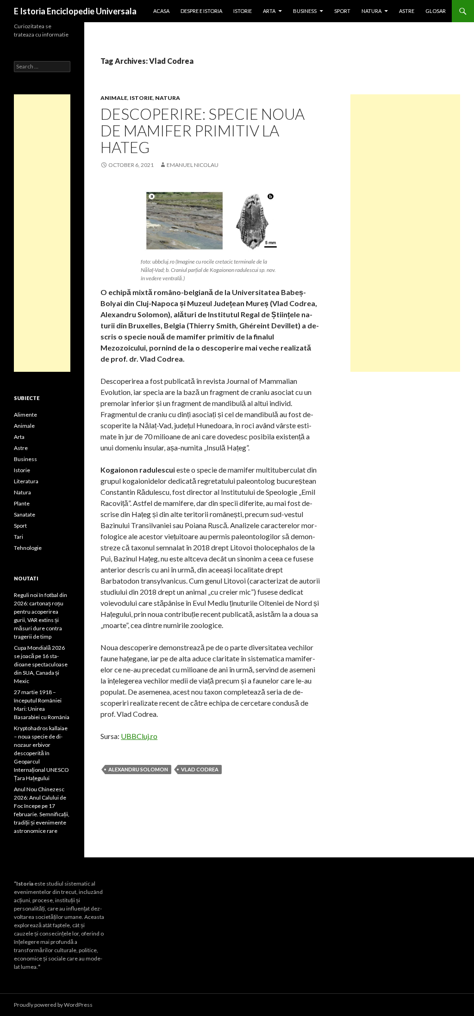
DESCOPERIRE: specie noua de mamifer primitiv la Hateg (202, 130)
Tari (18, 536)
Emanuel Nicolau (192, 164)
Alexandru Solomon (138, 769)
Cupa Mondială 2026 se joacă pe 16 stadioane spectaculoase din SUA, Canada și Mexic (41, 664)
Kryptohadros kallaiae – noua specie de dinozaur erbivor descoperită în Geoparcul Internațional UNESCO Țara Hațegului (41, 753)
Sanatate (24, 514)
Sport (342, 11)
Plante (22, 503)
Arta (269, 11)
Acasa (161, 11)
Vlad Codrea (199, 769)
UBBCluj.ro (139, 736)
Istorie (242, 11)
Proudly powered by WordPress (53, 1004)
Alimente (25, 414)
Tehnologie (28, 547)
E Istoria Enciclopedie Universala (75, 11)
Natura (371, 11)
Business (305, 11)
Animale (113, 97)
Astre (406, 11)
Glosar (435, 11)
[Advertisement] (405, 233)
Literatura (26, 481)
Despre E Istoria (201, 11)
